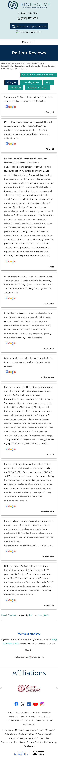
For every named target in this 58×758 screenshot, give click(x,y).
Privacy (35, 712)
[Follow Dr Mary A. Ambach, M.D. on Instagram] (42, 704)
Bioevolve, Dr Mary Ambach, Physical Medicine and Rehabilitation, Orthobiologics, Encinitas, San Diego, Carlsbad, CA (28, 66)
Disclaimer (22, 712)
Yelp (48, 82)
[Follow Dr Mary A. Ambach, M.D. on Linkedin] (29, 704)
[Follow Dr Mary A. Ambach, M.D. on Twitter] (22, 704)
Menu (25, 42)
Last (46, 615)
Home (11, 712)
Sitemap (46, 712)
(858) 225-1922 (29, 13)
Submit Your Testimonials (41, 74)
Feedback (13, 716)
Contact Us (44, 716)
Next (40, 615)
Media (8, 69)
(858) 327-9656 (29, 18)
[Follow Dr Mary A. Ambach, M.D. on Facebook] (15, 704)
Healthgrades (31, 82)
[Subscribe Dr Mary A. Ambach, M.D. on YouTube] (35, 704)
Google (11, 82)
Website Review (37, 87)
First (3, 615)
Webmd (16, 87)
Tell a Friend (28, 716)
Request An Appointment (31, 26)
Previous (11, 615)
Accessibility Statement (20, 720)
